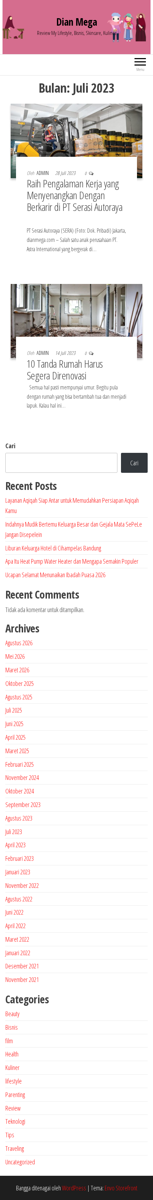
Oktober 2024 (19, 791)
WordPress (74, 1188)
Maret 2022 (17, 939)
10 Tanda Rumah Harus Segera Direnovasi (65, 369)
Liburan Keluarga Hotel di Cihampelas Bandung (53, 548)
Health (12, 1054)
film (9, 1040)
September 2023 (23, 804)
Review (13, 1108)
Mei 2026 (15, 656)
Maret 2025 (17, 750)
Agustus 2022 (18, 899)
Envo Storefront (121, 1188)
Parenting (15, 1094)
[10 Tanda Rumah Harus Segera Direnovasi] (76, 320)
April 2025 (15, 737)
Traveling (14, 1148)
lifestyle (13, 1081)
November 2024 (22, 777)
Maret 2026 (17, 670)
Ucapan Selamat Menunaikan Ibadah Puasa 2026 (55, 574)
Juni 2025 (14, 723)
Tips (9, 1135)
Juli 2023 (13, 831)
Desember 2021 (22, 966)
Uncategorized (20, 1162)
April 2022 (15, 925)
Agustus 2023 (18, 818)
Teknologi (15, 1121)
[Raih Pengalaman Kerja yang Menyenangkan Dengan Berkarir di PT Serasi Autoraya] (76, 140)
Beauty (12, 1013)
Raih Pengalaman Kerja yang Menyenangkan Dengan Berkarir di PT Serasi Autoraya (74, 201)
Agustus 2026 (18, 642)
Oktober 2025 (19, 683)
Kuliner (12, 1067)
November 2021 (22, 979)
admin (43, 173)
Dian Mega (76, 22)
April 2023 (15, 844)
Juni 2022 (14, 912)
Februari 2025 (19, 764)
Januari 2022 (17, 952)
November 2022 (22, 885)
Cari (10, 445)
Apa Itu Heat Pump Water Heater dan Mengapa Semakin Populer (71, 561)
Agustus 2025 (18, 697)
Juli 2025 (13, 710)
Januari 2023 (17, 872)
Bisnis (11, 1027)
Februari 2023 (19, 858)
